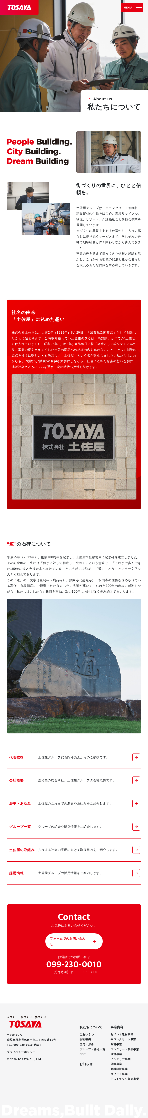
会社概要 (85, 1039)
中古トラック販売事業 (125, 1078)
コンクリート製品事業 (125, 1049)
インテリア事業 (121, 1059)
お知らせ (86, 1064)
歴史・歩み (87, 1044)
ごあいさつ (87, 1034)
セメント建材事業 (122, 1034)
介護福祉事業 (119, 1068)
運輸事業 (116, 1063)
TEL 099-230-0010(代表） (24, 1044)
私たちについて (91, 1027)
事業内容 (117, 1027)
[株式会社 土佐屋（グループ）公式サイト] (19, 7)
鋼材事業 (116, 1044)
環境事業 (116, 1054)
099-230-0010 (74, 965)
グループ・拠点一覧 (92, 1049)
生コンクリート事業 (123, 1039)
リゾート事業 (119, 1074)
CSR (83, 1054)
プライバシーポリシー (21, 1051)
